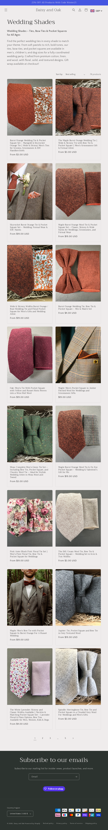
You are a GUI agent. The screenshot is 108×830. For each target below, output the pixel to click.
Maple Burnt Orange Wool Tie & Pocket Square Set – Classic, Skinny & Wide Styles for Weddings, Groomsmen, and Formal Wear (77, 228)
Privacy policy (61, 823)
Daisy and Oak (19, 823)
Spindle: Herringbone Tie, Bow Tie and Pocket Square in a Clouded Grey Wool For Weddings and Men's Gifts (77, 712)
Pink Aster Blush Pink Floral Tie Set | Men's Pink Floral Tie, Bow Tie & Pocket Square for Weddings (29, 554)
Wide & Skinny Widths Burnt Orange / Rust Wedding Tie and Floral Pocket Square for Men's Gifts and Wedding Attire (29, 310)
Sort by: (59, 74)
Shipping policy (91, 823)
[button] (6, 10)
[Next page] (73, 738)
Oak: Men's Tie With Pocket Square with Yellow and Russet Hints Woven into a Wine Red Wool (28, 391)
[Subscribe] (76, 776)
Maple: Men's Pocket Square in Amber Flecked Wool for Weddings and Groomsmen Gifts (77, 391)
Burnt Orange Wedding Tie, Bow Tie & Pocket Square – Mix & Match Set (77, 307)
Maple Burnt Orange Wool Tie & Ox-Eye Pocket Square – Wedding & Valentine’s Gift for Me (78, 470)
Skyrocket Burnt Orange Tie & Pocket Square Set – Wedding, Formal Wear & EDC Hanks (29, 227)
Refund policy (48, 823)
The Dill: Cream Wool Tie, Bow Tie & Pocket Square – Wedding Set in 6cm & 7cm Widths (77, 554)
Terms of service (76, 823)
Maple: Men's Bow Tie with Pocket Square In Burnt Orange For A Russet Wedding (28, 633)
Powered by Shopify (32, 823)
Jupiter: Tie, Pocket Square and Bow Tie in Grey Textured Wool (78, 631)
